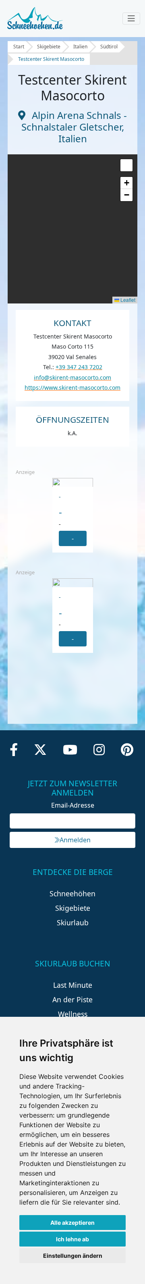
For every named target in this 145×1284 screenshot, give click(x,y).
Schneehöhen (72, 893)
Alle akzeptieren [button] (72, 1222)
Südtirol (109, 46)
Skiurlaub (73, 922)
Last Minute (72, 985)
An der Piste (72, 999)
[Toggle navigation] (131, 18)
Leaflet (127, 299)
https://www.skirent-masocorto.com (72, 387)
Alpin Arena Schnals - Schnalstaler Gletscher (74, 120)
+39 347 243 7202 (79, 367)
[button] (126, 183)
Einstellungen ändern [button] (72, 1255)
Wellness (72, 1014)
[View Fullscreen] (126, 165)
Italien (80, 46)
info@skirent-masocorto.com (72, 377)
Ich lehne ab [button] (72, 1239)
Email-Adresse (72, 805)
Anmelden (75, 839)
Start (18, 46)
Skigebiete (48, 46)
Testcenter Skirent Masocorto (51, 59)
